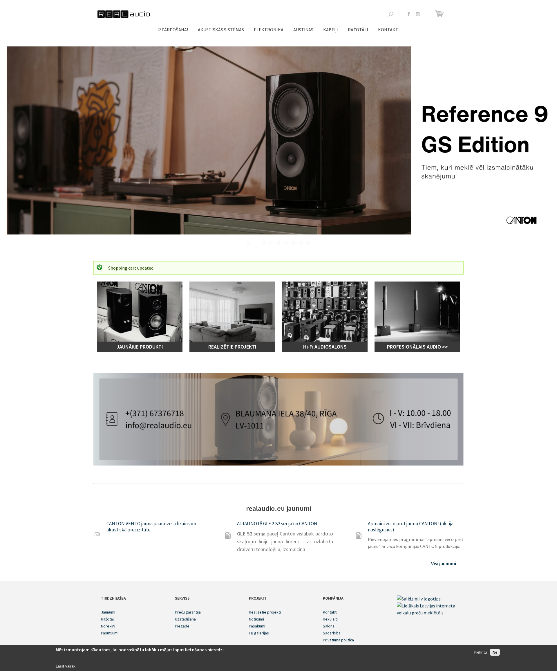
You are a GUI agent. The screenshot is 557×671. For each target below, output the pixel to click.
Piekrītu (480, 652)
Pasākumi (257, 626)
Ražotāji (358, 30)
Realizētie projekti (265, 612)
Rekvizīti (330, 619)
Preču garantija (188, 612)
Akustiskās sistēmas (221, 30)
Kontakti (389, 30)
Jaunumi (108, 612)
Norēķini (108, 626)
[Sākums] (123, 14)
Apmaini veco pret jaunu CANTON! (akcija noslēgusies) (410, 526)
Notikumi (256, 619)
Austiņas (303, 30)
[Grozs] (440, 13)
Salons (328, 626)
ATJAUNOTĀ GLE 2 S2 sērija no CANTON (277, 523)
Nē (495, 652)
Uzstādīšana (185, 619)
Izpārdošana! (173, 30)
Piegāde (182, 626)
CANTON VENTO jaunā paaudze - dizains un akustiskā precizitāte (151, 526)
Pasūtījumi (109, 633)
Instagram (418, 14)
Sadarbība (332, 633)
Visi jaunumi (443, 563)
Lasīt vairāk (65, 666)
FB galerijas (259, 633)
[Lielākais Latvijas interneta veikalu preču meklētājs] (426, 613)
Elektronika (268, 30)
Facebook (409, 14)
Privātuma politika (338, 640)
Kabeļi (330, 30)
